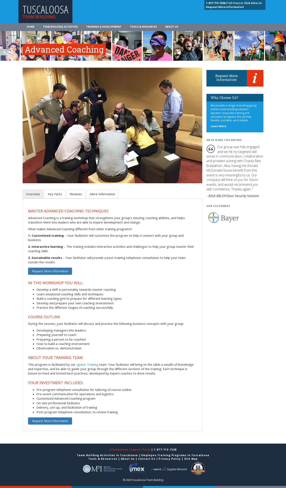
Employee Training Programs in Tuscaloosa (175, 455)
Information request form (130, 449)
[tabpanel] (112, 317)
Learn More (218, 126)
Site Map (191, 459)
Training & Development (103, 26)
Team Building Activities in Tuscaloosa (107, 455)
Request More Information (50, 271)
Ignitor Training (87, 364)
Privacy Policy (170, 459)
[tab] (33, 194)
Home (31, 26)
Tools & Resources (143, 26)
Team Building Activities (60, 26)
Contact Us (146, 459)
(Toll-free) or (225, 3)
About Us (171, 26)
